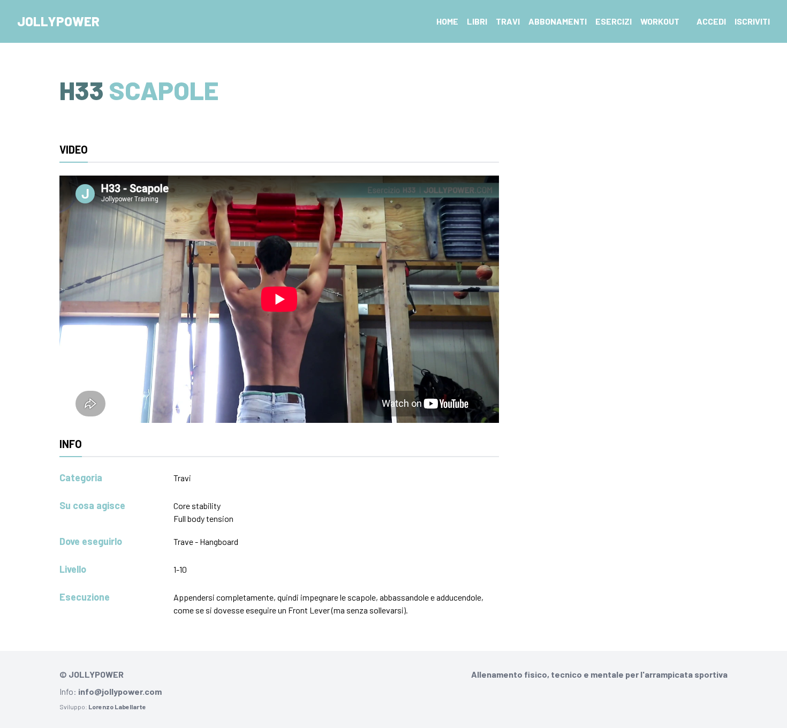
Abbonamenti (557, 21)
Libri (477, 21)
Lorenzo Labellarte (117, 706)
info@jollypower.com (120, 691)
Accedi (711, 21)
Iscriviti (752, 21)
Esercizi (613, 21)
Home (447, 21)
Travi (508, 21)
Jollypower (58, 21)
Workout (659, 21)
